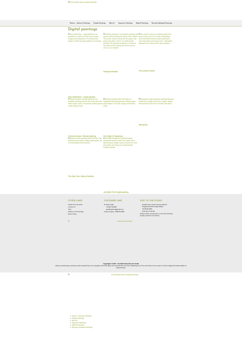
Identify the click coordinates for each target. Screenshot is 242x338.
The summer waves (147, 71)
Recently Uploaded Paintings (162, 23)
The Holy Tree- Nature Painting (80, 176)
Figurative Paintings (125, 23)
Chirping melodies (110, 72)
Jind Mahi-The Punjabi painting (115, 192)
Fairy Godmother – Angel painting (81, 97)
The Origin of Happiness (113, 136)
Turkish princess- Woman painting (82, 136)
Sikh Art (112, 23)
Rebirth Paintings (142, 23)
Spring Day (143, 125)
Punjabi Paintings (99, 23)
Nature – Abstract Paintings (80, 23)
